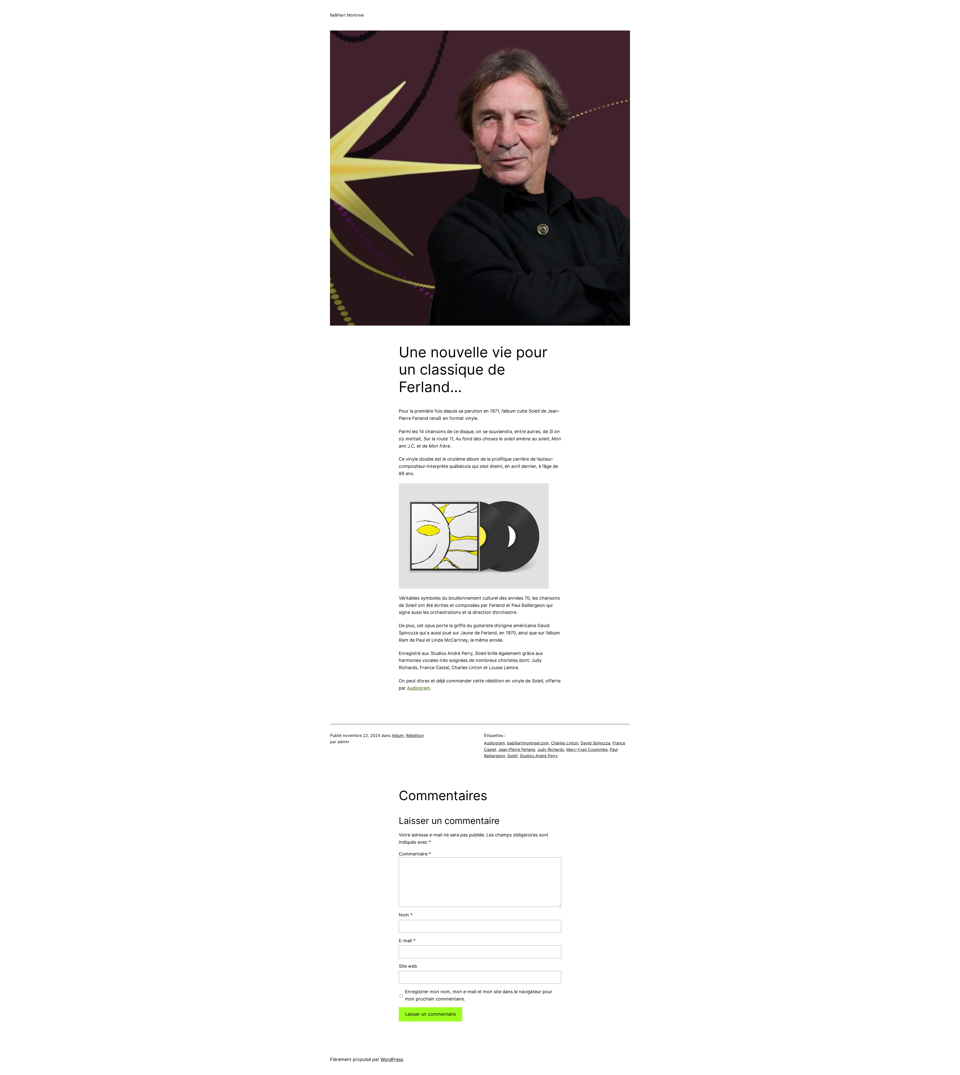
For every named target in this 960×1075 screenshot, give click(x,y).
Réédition (415, 735)
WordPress (391, 1059)
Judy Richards (550, 749)
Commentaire (415, 853)
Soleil (512, 755)
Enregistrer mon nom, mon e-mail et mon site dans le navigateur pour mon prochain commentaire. (478, 995)
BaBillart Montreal (347, 15)
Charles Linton (564, 742)
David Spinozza (595, 742)
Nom (405, 914)
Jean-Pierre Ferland (516, 749)
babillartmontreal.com (528, 742)
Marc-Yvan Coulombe (587, 749)
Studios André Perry (539, 755)
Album (398, 735)
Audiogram (418, 688)
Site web (408, 966)
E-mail (407, 940)
